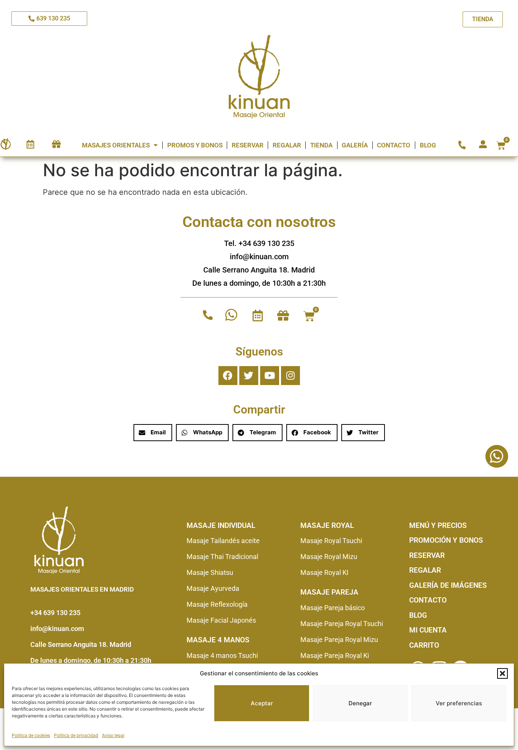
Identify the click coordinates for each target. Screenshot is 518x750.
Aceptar (262, 703)
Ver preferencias (459, 703)
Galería (355, 145)
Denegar (360, 703)
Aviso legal (113, 735)
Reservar (248, 145)
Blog (428, 145)
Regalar (287, 145)
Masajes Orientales (116, 145)
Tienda (321, 145)
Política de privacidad (76, 735)
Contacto (393, 145)
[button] (502, 673)
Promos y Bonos (195, 145)
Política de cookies (31, 735)
